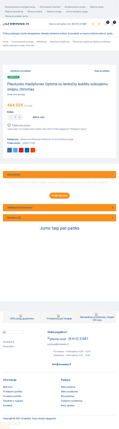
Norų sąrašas (68, 405)
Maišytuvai (42, 42)
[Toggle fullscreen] (12, 423)
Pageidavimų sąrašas (107, 22)
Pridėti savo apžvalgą (16, 95)
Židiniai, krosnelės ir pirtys (16, 16)
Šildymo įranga (96, 7)
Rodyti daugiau (59, 195)
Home (5, 42)
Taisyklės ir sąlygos (13, 400)
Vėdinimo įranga (54, 11)
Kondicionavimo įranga (75, 7)
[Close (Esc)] (2, 423)
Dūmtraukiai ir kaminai (50, 7)
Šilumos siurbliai (35, 11)
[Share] (7, 423)
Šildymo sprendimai (14, 11)
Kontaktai (7, 405)
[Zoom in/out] (18, 423)
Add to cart (38, 117)
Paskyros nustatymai (71, 400)
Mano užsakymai (69, 391)
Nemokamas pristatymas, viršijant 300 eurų (97, 318)
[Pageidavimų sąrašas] (18, 125)
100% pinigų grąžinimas (22, 318)
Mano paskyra (68, 387)
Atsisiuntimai (67, 396)
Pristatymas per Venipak (59, 318)
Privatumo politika (12, 396)
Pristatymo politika (12, 391)
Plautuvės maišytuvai (59, 42)
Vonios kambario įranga (77, 11)
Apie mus (7, 387)
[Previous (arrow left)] (2, 427)
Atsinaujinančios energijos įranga (20, 7)
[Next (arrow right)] (7, 427)
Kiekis (10, 112)
